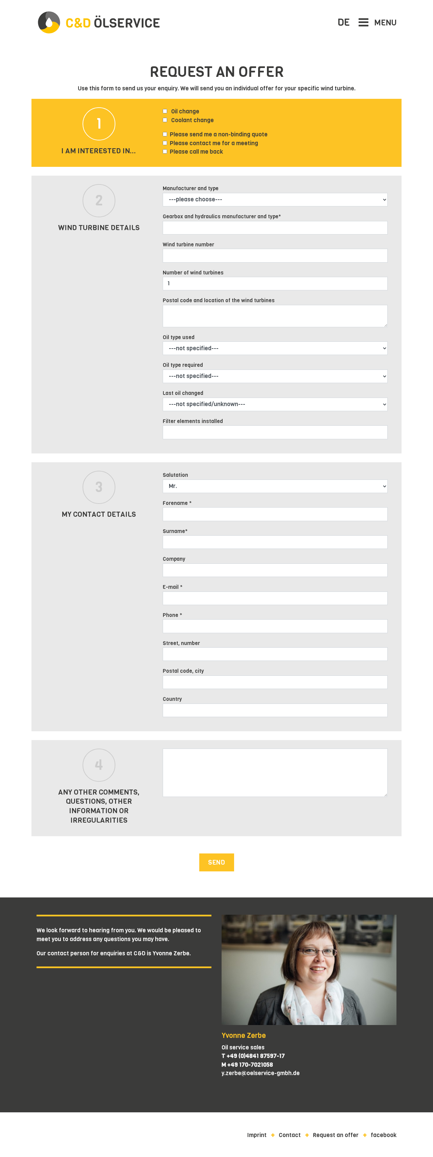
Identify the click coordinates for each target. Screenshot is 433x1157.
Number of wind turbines (193, 272)
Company (174, 558)
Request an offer (336, 1135)
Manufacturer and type (191, 188)
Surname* (175, 531)
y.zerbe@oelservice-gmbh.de (261, 1073)
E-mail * (173, 587)
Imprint (257, 1135)
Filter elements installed (193, 421)
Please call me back (196, 152)
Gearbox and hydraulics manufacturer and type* (222, 216)
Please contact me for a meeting (214, 143)
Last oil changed (183, 393)
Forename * (177, 503)
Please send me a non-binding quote (219, 134)
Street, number (181, 643)
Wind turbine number (188, 244)
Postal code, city (183, 670)
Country (172, 699)
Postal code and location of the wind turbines (219, 300)
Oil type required (183, 365)
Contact (290, 1135)
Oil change (184, 111)
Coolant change (192, 120)
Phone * (172, 615)
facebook (383, 1135)
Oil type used (179, 337)
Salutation (175, 475)
